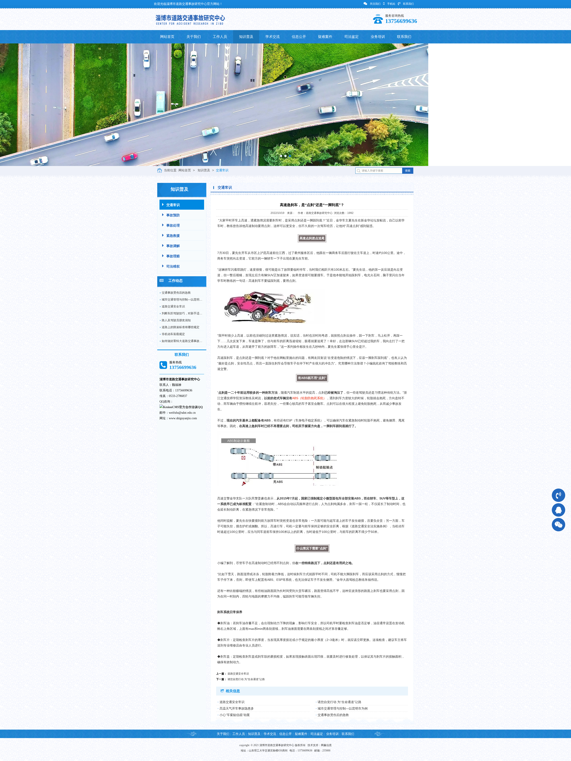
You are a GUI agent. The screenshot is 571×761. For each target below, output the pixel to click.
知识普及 (246, 37)
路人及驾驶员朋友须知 (176, 320)
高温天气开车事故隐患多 (236, 708)
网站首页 (167, 37)
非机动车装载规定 (173, 334)
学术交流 (272, 37)
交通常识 (222, 170)
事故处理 (173, 225)
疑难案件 (325, 37)
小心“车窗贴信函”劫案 (234, 715)
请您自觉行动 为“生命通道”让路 (246, 679)
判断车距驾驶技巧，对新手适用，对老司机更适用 (194, 313)
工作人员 (220, 37)
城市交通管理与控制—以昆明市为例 (185, 299)
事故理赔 (173, 256)
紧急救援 (173, 235)
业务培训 (378, 37)
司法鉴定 (351, 37)
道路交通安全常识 (173, 306)
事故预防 (173, 215)
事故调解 (173, 246)
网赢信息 (326, 745)
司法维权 (173, 266)
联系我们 (408, 3)
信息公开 (299, 37)
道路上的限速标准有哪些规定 (180, 327)
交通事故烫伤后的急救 (176, 292)
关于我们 (193, 37)
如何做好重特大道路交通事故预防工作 (186, 341)
